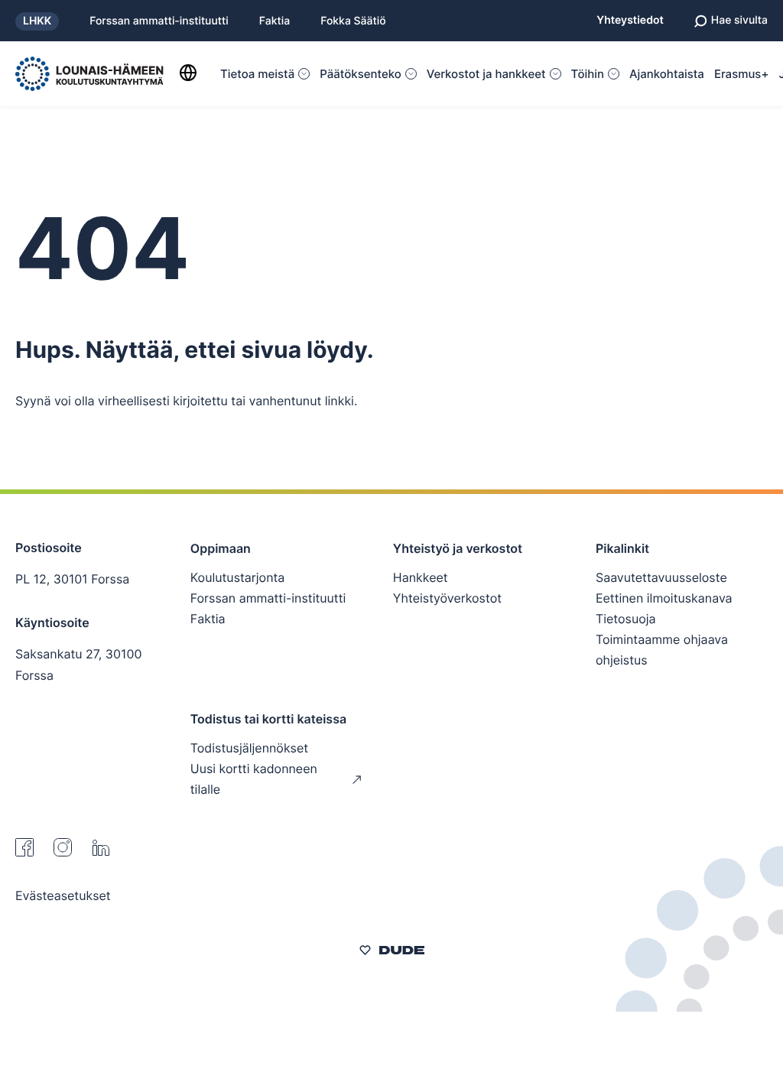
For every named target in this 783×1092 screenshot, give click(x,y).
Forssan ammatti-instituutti (158, 21)
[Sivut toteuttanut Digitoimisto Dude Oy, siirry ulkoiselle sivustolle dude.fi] (391, 952)
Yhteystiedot (629, 20)
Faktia (275, 21)
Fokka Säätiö (352, 21)
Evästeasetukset (63, 895)
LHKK (37, 21)
